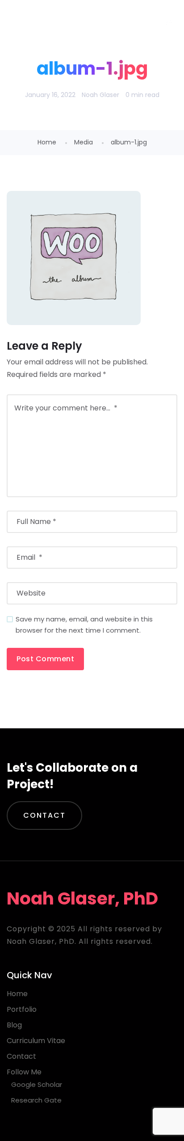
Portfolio (22, 1009)
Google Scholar (36, 1084)
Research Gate (36, 1100)
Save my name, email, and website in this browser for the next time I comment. (84, 624)
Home (47, 142)
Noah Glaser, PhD (79, 22)
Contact (44, 815)
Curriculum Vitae (36, 1040)
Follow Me (24, 1072)
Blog (14, 1025)
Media (83, 142)
